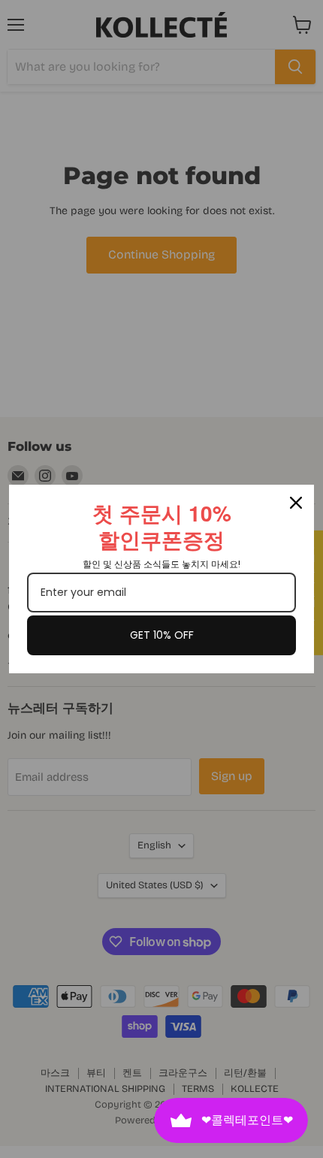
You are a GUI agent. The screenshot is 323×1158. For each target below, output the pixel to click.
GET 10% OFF (162, 634)
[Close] (296, 503)
